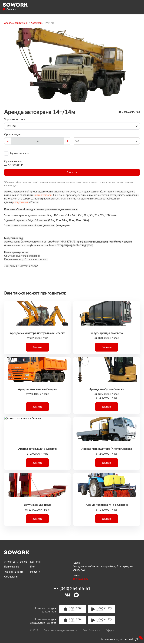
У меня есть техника (15, 561)
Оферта (110, 630)
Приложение (11, 566)
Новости (35, 571)
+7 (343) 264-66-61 (72, 588)
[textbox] (37, 141)
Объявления (11, 576)
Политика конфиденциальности (60, 630)
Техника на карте (13, 571)
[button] (72, 172)
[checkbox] (72, 153)
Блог (33, 566)
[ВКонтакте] (67, 594)
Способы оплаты (91, 630)
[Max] (76, 594)
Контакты (35, 561)
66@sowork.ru (80, 578)
